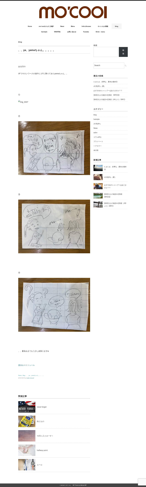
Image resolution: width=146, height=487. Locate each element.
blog (116, 26)
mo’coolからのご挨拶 (46, 26)
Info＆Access (86, 26)
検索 (95, 45)
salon (95, 132)
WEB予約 (57, 32)
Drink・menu (100, 32)
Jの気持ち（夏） (100, 86)
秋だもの (40, 421)
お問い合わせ (71, 32)
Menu (73, 26)
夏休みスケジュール (26, 365)
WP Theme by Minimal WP (80, 485)
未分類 (96, 150)
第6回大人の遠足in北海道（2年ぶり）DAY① (109, 99)
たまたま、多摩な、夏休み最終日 (105, 81)
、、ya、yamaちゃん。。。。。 (35, 375)
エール (39, 464)
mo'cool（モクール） (66, 485)
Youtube (86, 32)
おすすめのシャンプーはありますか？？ (108, 90)
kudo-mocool (30, 378)
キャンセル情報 (103, 26)
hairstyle (44, 32)
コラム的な (98, 137)
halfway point (42, 450)
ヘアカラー (98, 146)
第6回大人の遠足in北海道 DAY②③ (106, 95)
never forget (41, 407)
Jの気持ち (97, 123)
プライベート (98, 141)
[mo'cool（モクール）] (73, 7)
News (62, 26)
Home (30, 26)
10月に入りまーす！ (45, 435)
